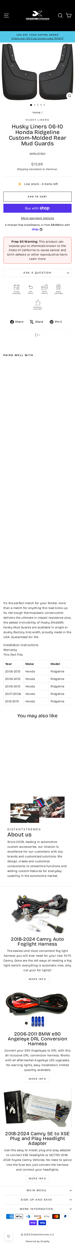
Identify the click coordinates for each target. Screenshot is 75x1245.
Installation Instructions (20, 645)
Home (37, 112)
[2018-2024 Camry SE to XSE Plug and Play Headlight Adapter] (37, 1108)
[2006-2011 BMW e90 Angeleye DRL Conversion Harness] (37, 1008)
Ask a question (37, 272)
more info (37, 1178)
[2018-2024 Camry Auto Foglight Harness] (37, 914)
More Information (36, 1209)
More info (37, 979)
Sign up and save (36, 1199)
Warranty (10, 650)
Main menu (36, 1190)
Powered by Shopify (38, 1241)
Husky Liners (37, 120)
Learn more (37, 259)
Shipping (22, 169)
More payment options (37, 218)
